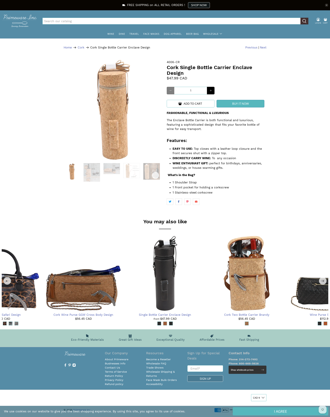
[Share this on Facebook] (178, 201)
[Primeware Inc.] (19, 21)
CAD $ (256, 397)
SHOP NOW (199, 5)
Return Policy (114, 375)
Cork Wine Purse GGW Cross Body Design (83, 314)
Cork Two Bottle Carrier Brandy (246, 314)
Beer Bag (192, 33)
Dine (122, 33)
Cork (81, 47)
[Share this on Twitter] (170, 201)
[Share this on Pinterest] (187, 201)
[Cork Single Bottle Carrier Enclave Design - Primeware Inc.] (113, 110)
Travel (134, 33)
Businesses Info (115, 363)
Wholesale (211, 33)
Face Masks (151, 33)
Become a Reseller (158, 359)
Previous (251, 47)
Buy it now (240, 104)
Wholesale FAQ (156, 363)
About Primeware (116, 359)
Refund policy (114, 384)
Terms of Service (116, 371)
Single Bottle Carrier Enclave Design (165, 314)
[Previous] (7, 281)
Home (68, 47)
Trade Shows (154, 367)
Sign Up (205, 379)
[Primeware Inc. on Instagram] (74, 365)
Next (263, 47)
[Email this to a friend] (196, 201)
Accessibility (154, 384)
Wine (110, 33)
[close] (326, 5)
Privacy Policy (114, 380)
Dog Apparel (173, 33)
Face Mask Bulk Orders (161, 380)
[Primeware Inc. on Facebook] (65, 365)
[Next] (323, 281)
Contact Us (112, 367)
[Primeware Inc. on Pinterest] (69, 365)
